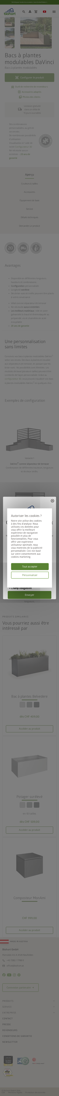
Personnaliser (29, 575)
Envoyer (29, 594)
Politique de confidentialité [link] (47, 580)
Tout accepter (29, 566)
